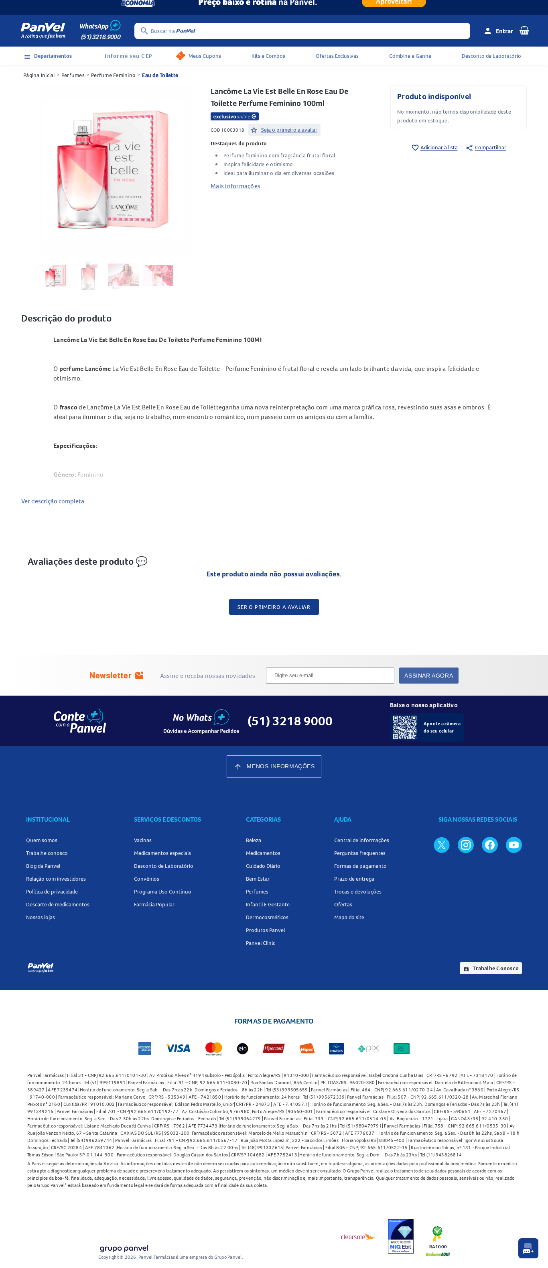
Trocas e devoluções (358, 891)
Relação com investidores (56, 878)
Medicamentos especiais (162, 853)
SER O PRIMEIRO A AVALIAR (274, 607)
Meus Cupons (205, 55)
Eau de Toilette (160, 75)
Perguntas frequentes (360, 853)
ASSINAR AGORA (428, 675)
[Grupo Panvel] (123, 1247)
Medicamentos (263, 853)
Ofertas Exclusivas (337, 55)
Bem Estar (258, 878)
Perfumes (73, 75)
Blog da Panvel (43, 865)
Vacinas (143, 840)
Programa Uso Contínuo (162, 891)
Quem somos (41, 840)
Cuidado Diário (263, 865)
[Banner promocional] (274, 7)
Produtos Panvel (265, 930)
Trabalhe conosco (47, 853)
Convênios (146, 878)
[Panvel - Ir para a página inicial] (43, 31)
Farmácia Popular (154, 904)
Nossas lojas (40, 917)
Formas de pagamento (360, 865)
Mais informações (235, 185)
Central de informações (361, 840)
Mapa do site (349, 917)
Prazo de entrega (354, 878)
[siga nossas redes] (442, 844)
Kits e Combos (268, 55)
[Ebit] (401, 1236)
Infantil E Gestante (268, 904)
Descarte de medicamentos (57, 904)
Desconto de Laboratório (491, 55)
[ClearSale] (358, 1236)
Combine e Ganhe (410, 55)
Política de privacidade (52, 891)
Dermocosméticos (267, 917)
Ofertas (343, 904)
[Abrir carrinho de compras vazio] (524, 30)
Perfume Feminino (113, 75)
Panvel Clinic (260, 942)
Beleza (253, 840)
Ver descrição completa (52, 501)
